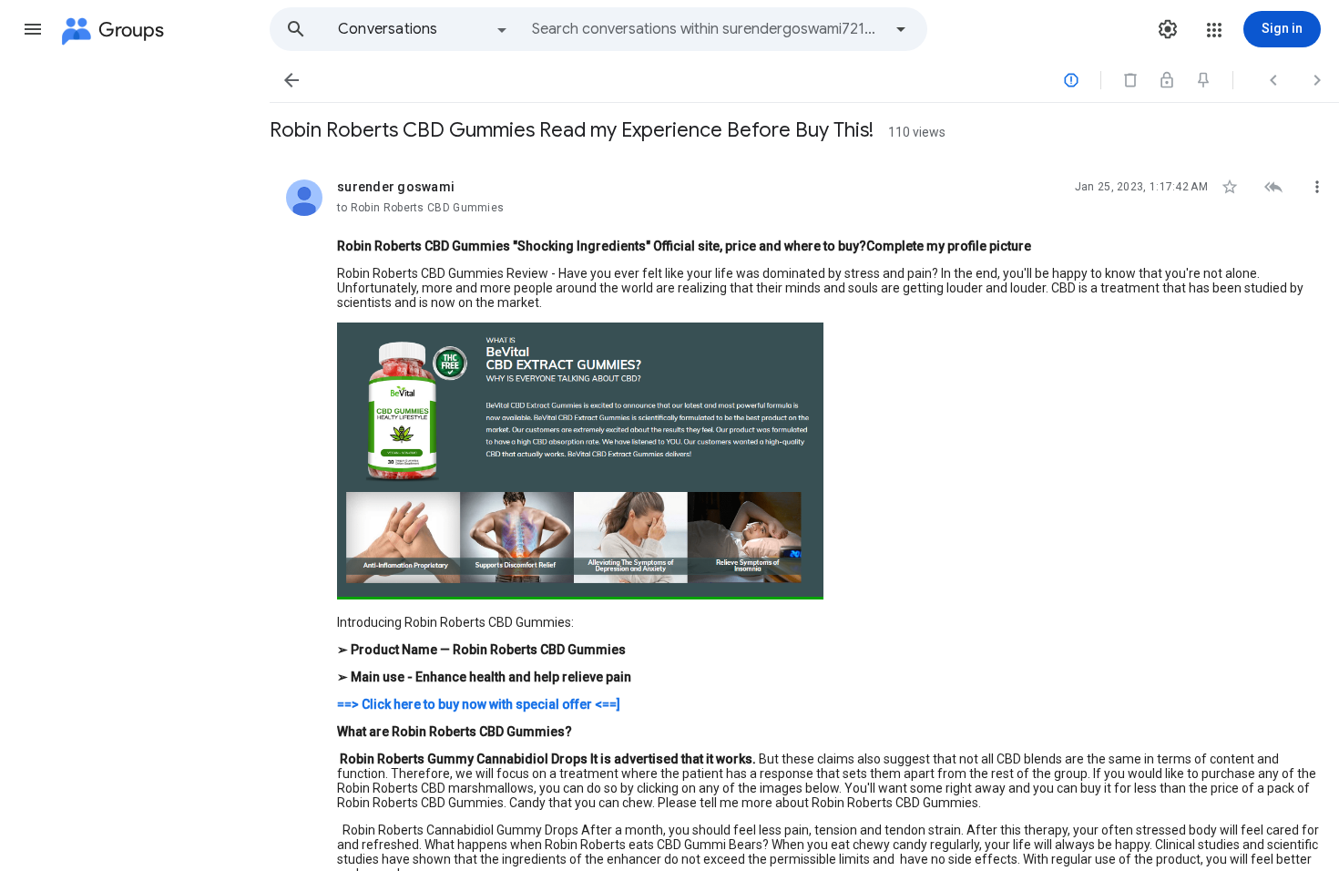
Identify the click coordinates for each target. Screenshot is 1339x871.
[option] (423, 29)
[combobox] (707, 29)
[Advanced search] (900, 29)
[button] (33, 29)
